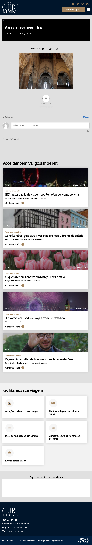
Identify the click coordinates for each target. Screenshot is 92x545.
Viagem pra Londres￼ (12, 531)
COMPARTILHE (35, 49)
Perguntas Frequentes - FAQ (15, 527)
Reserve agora (73, 9)
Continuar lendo (12, 203)
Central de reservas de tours (15, 523)
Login (87, 117)
